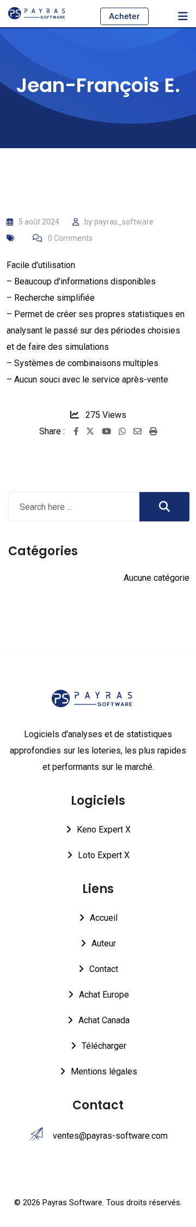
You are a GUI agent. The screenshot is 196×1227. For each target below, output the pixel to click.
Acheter (124, 16)
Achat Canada (104, 1020)
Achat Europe (104, 994)
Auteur (103, 943)
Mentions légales (104, 1071)
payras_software (124, 221)
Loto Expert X (104, 855)
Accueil (104, 918)
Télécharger (104, 1046)
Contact (103, 969)
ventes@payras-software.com (110, 1136)
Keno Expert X (104, 829)
